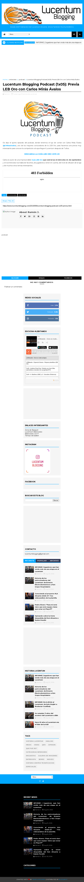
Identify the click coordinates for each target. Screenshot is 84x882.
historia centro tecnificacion (40, 763)
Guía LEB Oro (37, 160)
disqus (41, 278)
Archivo (54, 561)
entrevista (12, 79)
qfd (44, 745)
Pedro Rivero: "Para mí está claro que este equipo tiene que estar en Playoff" (46, 607)
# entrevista (12, 195)
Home (5, 79)
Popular (42, 561)
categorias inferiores (36, 752)
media (29, 745)
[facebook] (40, 781)
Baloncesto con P (32, 434)
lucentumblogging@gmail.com (37, 554)
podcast (22, 79)
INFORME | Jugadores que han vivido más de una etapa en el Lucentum (55, 42)
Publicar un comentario (13, 287)
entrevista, (27, 94)
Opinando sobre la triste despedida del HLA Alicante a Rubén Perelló (46, 618)
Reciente (29, 561)
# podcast (22, 195)
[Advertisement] (42, 61)
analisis (49, 741)
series (41, 759)
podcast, (34, 94)
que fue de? (31, 748)
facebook (68, 278)
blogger (15, 278)
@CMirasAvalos (9, 146)
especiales (31, 766)
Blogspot (63, 879)
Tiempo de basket (32, 436)
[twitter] (43, 781)
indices (50, 759)
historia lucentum (34, 741)
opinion (52, 745)
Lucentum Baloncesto (33, 432)
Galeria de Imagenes (47, 755)
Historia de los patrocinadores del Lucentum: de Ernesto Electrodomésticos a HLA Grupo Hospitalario (45, 582)
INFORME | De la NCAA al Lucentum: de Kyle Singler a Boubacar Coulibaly (46, 704)
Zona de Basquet (31, 430)
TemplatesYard (38, 879)
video (36, 745)
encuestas (31, 755)
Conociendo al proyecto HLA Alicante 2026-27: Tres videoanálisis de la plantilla (46, 596)
